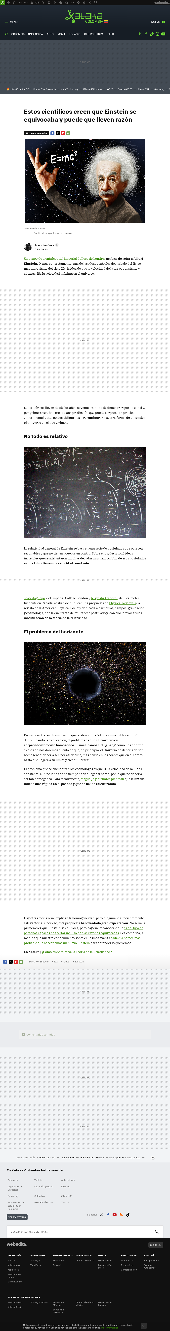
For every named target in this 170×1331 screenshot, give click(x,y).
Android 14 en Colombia (92, 1157)
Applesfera (13, 1269)
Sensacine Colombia (58, 1311)
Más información (110, 1327)
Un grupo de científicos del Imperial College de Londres (64, 258)
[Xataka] (2, 2)
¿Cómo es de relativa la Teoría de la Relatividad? (77, 952)
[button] (46, 245)
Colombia (39, 1196)
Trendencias (127, 1260)
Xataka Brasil (14, 1306)
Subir (153, 1244)
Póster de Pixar (47, 1157)
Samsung (159, 89)
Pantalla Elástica (43, 1202)
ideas (66, 961)
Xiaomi (65, 1202)
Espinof (57, 1265)
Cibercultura (93, 34)
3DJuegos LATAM (39, 1302)
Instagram (158, 34)
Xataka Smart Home (15, 1275)
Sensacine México (58, 1303)
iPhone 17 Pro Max (92, 89)
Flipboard (63, 133)
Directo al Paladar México (85, 1303)
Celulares (13, 1180)
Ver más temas (17, 1217)
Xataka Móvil (14, 1265)
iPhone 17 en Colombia (44, 89)
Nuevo (155, 22)
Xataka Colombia (85, 17)
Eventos (65, 1186)
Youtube (163, 34)
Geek (110, 34)
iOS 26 (110, 89)
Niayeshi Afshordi (104, 598)
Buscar (157, 1232)
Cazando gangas (43, 1186)
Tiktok (152, 34)
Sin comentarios (38, 133)
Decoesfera (127, 1265)
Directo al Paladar (85, 1260)
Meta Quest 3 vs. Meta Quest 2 (125, 1157)
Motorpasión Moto (105, 1266)
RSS (121, 1214)
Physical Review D (122, 603)
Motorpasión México (105, 1303)
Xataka (11, 1260)
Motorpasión (105, 1260)
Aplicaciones (68, 1180)
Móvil (61, 34)
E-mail (68, 133)
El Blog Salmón (151, 1260)
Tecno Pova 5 (68, 1157)
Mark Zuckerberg (70, 89)
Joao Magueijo (34, 598)
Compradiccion (129, 1269)
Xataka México (15, 1302)
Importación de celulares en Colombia (16, 1206)
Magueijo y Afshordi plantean (102, 779)
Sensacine (58, 1260)
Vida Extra (35, 1265)
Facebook (146, 34)
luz (56, 961)
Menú (14, 22)
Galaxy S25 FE (125, 89)
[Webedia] (17, 1244)
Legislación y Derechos (15, 1188)
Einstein (79, 961)
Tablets (38, 1180)
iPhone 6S (66, 1196)
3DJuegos (35, 1260)
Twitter (140, 34)
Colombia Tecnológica (27, 34)
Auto (50, 34)
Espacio (74, 34)
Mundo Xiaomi (15, 1281)
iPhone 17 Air (143, 89)
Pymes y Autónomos (150, 1266)
